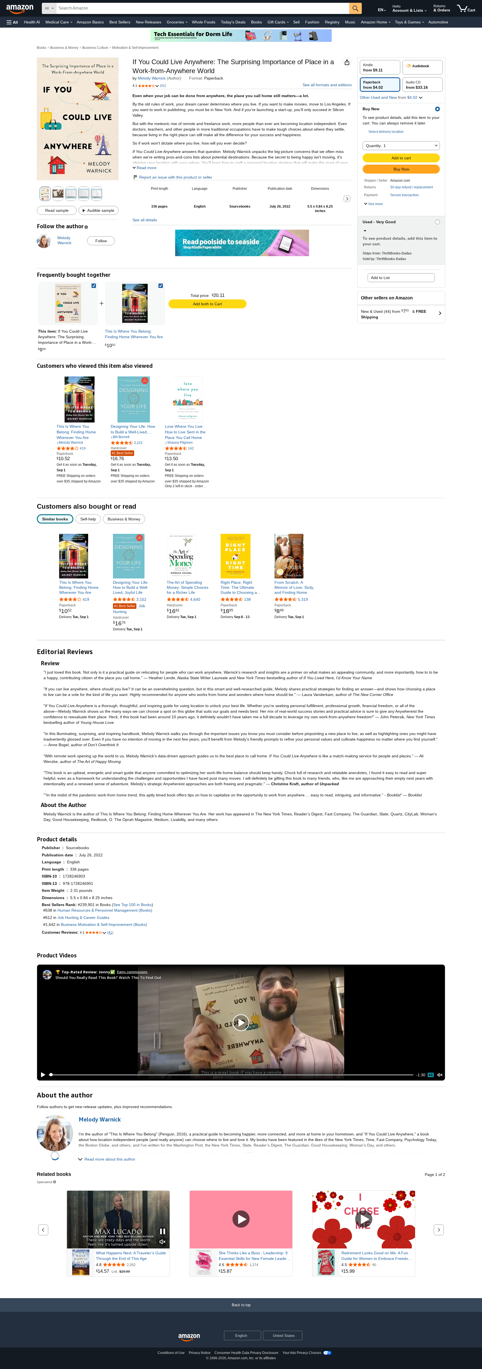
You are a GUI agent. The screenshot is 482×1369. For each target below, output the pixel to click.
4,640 (195, 599)
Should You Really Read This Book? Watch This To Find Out (108, 977)
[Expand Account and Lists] (426, 10)
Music (350, 22)
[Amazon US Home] (189, 1338)
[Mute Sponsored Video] (162, 1242)
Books (256, 22)
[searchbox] (202, 8)
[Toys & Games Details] (423, 22)
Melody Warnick (152, 78)
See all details (144, 220)
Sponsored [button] (44, 1182)
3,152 (141, 599)
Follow (101, 241)
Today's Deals (233, 22)
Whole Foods (203, 22)
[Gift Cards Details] (288, 22)
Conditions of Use (171, 1353)
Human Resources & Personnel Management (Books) (104, 910)
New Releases (148, 22)
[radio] (380, 67)
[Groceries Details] (186, 22)
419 (86, 599)
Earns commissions (132, 972)
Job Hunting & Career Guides (83, 917)
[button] (12, 22)
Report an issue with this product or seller (175, 177)
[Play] (41, 1074)
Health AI (32, 22)
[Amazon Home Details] (390, 22)
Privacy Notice (200, 1353)
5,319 (303, 599)
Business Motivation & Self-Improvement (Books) (104, 924)
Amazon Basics (90, 22)
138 (247, 599)
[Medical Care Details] (71, 22)
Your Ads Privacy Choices (302, 1353)
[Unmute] (440, 1075)
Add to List (380, 277)
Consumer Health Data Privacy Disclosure (246, 1353)
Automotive (438, 22)
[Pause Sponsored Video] (162, 1232)
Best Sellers (119, 22)
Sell (296, 22)
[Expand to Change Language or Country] (385, 10)
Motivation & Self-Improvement (135, 48)
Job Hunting (129, 609)
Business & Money (64, 48)
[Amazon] (20, 8)
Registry (332, 22)
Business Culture (95, 48)
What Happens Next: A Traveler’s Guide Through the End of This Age (131, 1256)
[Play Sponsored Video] (241, 1219)
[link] (135, 303)
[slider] (231, 1074)
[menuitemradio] (431, 1075)
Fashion (312, 22)
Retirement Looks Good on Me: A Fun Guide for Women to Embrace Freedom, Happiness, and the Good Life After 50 (377, 1256)
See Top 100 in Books (132, 904)
